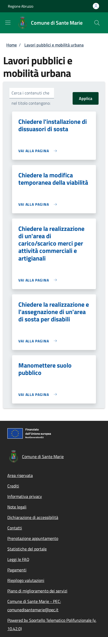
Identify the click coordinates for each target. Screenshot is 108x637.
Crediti (13, 486)
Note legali (16, 507)
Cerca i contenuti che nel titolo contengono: (31, 98)
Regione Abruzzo (20, 6)
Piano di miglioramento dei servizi (37, 591)
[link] (39, 150)
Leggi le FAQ (18, 559)
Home (11, 45)
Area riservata (20, 475)
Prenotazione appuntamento (32, 538)
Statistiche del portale (27, 549)
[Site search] (97, 23)
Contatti (14, 528)
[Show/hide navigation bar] (8, 22)
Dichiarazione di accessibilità (32, 517)
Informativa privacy (24, 496)
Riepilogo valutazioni (25, 580)
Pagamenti (16, 570)
